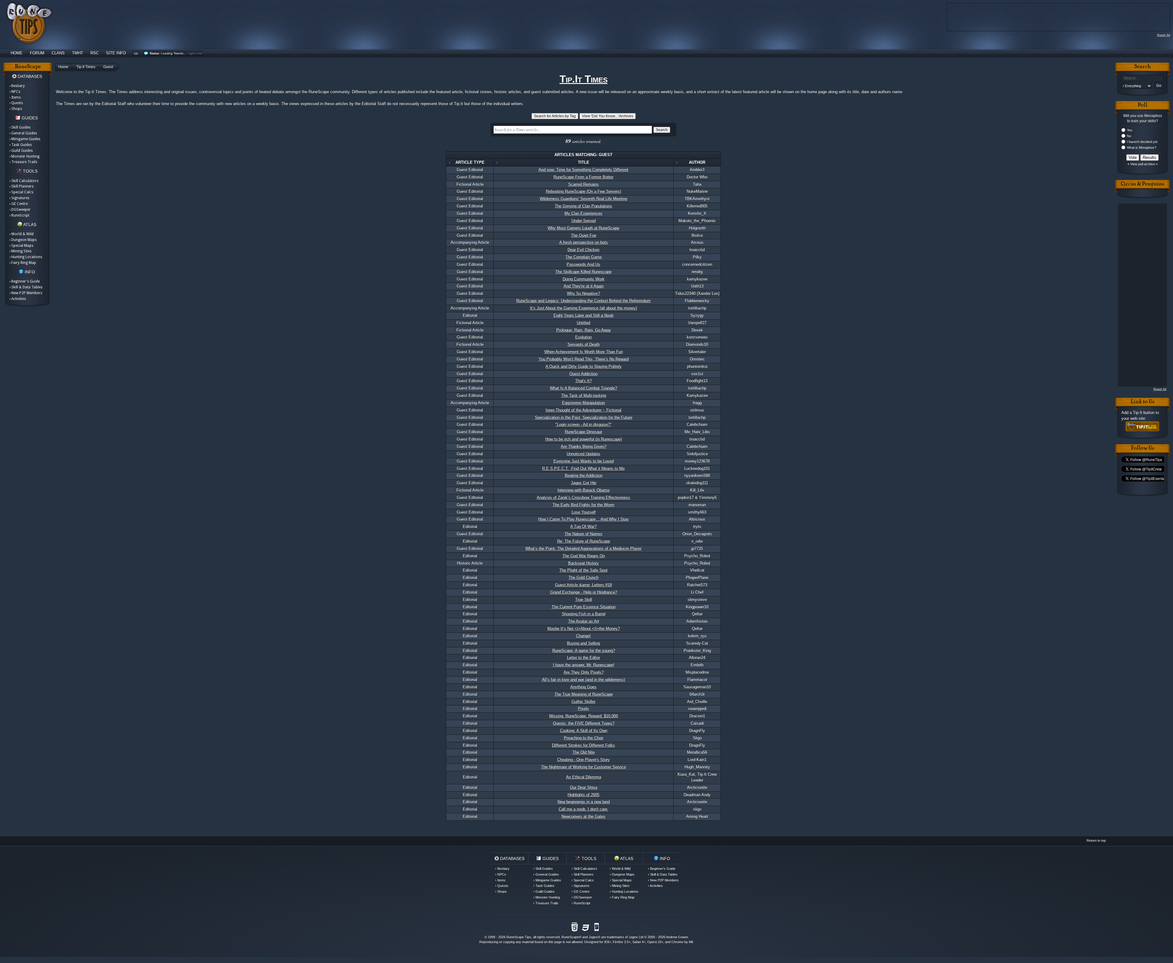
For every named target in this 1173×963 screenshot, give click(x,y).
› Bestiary (17, 86)
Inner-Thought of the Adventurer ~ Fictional (583, 410)
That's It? (583, 381)
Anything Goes (583, 687)
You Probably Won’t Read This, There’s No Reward (584, 359)
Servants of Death (584, 344)
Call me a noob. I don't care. (583, 809)
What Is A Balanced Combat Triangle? (583, 388)
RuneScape (570, 937)
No (1129, 136)
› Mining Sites (20, 251)
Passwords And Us (583, 264)
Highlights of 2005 (583, 795)
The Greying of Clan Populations (583, 206)
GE (136, 53)
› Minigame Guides (24, 139)
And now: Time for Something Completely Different (583, 169)
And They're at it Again (584, 286)
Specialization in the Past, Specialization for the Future (583, 417)
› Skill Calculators (23, 181)
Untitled (583, 322)
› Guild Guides (21, 150)
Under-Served (584, 220)
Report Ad (1163, 35)
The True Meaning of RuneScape (583, 694)
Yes (1129, 130)
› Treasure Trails (23, 162)
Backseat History (583, 563)
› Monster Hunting (24, 156)
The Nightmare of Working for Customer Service (583, 767)
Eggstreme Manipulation (583, 403)
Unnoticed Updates (583, 454)
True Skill (583, 599)
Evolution (583, 337)
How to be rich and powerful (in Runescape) (583, 439)
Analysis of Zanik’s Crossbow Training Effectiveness (583, 497)
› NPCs (14, 92)
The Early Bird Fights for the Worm (583, 505)
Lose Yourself (584, 512)
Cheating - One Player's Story (583, 759)
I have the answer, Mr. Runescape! (583, 665)
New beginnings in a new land (583, 802)
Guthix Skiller (583, 701)
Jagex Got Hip (583, 483)
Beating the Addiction (583, 475)
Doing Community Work (584, 279)
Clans (58, 53)
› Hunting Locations (25, 257)
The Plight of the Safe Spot (583, 570)
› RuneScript (19, 215)
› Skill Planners (21, 186)
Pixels (583, 708)
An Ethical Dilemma (583, 777)
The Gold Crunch (583, 577)
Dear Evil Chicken (583, 249)
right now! (196, 53)
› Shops (15, 109)
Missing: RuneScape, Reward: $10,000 (583, 716)
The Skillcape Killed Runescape (583, 271)
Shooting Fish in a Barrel (583, 614)
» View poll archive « (1142, 164)
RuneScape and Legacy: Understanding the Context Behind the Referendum (583, 300)
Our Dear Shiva (583, 787)
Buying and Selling (583, 643)
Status (154, 53)
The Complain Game (583, 257)
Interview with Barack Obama (583, 490)
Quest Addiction (583, 374)
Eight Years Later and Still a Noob (583, 315)
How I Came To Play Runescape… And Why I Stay (583, 519)
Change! (583, 636)
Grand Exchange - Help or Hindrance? (583, 592)
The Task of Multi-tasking (583, 395)
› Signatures (19, 198)
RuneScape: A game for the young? (583, 650)
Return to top (1096, 840)
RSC (94, 53)
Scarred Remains (583, 184)
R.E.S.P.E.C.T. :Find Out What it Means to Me (583, 468)
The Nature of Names (583, 534)
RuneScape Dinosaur (583, 432)
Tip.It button (1143, 412)
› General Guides (23, 133)
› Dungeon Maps (23, 240)
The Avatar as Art (583, 621)
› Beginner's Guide (24, 281)
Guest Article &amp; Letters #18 (583, 585)
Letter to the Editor (583, 657)
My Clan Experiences (583, 213)
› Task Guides (20, 145)
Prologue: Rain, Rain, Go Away (583, 330)
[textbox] (1142, 78)
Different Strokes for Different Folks (583, 745)
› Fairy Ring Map (22, 263)
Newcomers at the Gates (583, 816)
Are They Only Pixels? (584, 672)
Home (17, 53)
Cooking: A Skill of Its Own (583, 730)
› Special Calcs (21, 192)
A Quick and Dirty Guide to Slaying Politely (584, 366)
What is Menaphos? (1141, 147)
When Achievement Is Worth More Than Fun (583, 352)
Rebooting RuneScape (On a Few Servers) (583, 191)
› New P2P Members (25, 293)
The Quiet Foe (583, 235)
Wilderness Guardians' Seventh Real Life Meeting (583, 198)
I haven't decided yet (1142, 142)
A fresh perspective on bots (583, 242)
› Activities (17, 299)
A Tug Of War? (583, 526)
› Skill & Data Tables (25, 287)
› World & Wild (21, 234)
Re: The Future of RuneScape (583, 541)
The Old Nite (583, 752)
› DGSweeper (20, 209)
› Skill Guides (20, 127)
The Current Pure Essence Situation (584, 607)
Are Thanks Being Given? (583, 446)
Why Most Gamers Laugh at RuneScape (583, 228)
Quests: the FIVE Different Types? (583, 723)
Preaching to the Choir (583, 738)
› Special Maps (21, 245)
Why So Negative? (583, 293)
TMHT (77, 53)
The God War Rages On (583, 556)
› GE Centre (18, 204)
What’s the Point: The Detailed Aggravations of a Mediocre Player (583, 548)
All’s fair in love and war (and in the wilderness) (583, 679)
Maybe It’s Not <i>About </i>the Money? (583, 628)
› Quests (16, 103)
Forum (37, 53)
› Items (15, 97)
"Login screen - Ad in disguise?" (583, 424)
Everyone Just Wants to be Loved (584, 461)
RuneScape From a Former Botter (583, 177)
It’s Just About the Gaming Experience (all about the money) (583, 308)
